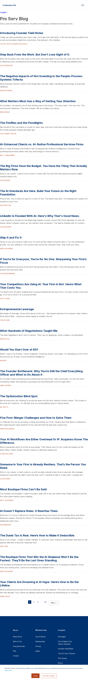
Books (60, 663)
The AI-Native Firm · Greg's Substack (65, 643)
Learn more (8, 670)
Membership (40, 641)
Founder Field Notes (65, 649)
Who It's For (17, 641)
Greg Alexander (19, 646)
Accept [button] (35, 676)
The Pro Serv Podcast (66, 653)
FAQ (14, 651)
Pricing (38, 646)
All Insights (62, 637)
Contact (16, 656)
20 (45, 602)
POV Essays (62, 658)
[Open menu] (82, 5)
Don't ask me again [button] (49, 676)
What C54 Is (17, 637)
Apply (38, 651)
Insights (3, 12)
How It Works (40, 637)
